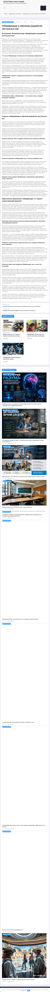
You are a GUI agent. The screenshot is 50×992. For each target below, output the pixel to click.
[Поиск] (43, 6)
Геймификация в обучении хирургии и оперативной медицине (12, 358)
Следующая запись (6, 308)
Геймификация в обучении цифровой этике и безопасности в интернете (19, 310)
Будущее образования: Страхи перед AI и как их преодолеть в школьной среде (20, 619)
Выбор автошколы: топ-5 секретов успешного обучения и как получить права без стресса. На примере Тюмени (12, 335)
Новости (12, 373)
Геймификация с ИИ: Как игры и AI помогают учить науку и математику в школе (36, 335)
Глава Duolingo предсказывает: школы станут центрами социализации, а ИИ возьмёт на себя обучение (23, 826)
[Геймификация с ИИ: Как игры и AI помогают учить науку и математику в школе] (37, 325)
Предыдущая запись (6, 304)
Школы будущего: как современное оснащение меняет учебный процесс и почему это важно (23, 476)
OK (28, 990)
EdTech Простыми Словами (13, 2)
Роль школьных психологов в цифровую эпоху (12, 929)
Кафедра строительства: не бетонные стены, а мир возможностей (17, 507)
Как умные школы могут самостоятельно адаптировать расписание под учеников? (21, 306)
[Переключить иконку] (23, 8)
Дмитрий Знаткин (6, 332)
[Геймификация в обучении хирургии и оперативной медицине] (13, 348)
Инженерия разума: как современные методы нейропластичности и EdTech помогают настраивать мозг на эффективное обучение (21, 404)
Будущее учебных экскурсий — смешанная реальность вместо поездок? (18, 979)
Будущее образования (7, 373)
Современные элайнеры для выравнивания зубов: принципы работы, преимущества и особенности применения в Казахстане (22, 515)
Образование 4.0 (14, 410)
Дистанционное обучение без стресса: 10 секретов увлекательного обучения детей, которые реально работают (23, 441)
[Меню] (5, 8)
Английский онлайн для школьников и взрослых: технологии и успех (18, 722)
